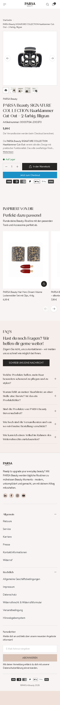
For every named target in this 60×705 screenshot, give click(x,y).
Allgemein (8, 514)
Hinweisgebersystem (14, 618)
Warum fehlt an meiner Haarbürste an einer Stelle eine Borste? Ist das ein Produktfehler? (28, 396)
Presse (6, 544)
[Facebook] (11, 495)
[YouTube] (23, 495)
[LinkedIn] (5, 495)
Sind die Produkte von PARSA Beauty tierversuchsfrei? (25, 411)
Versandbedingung (13, 610)
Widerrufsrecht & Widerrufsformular (22, 602)
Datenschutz (10, 594)
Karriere (7, 537)
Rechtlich (8, 572)
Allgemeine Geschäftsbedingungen (21, 579)
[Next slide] (52, 58)
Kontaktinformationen (15, 552)
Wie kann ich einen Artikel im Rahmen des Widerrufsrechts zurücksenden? (27, 437)
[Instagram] (17, 495)
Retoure (7, 521)
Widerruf (7, 560)
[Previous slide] (8, 58)
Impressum (8, 587)
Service (7, 529)
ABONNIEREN (30, 657)
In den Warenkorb (41, 166)
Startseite (7, 20)
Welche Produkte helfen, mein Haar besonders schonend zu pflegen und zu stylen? (25, 378)
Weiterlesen (8, 152)
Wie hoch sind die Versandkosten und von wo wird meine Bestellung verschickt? (27, 424)
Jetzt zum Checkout (30, 175)
